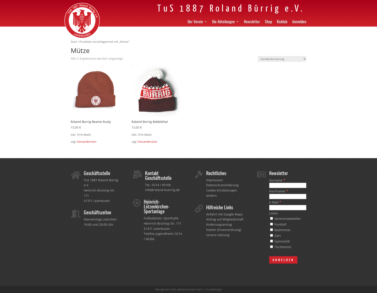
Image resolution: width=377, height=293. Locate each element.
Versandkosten (86, 142)
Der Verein (195, 22)
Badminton (282, 230)
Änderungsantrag (219, 224)
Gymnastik (282, 241)
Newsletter (252, 22)
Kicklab (282, 22)
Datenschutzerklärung (222, 185)
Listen (273, 213)
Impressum (214, 180)
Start (74, 42)
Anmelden (299, 22)
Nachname (278, 191)
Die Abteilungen (223, 22)
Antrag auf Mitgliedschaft (224, 219)
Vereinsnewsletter (287, 219)
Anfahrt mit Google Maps (224, 214)
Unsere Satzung (217, 235)
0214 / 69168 (161, 185)
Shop (268, 22)
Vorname (277, 180)
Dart (277, 236)
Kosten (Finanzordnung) (223, 230)
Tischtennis (282, 247)
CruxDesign (213, 289)
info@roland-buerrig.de (162, 190)
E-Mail (275, 202)
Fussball (280, 224)
